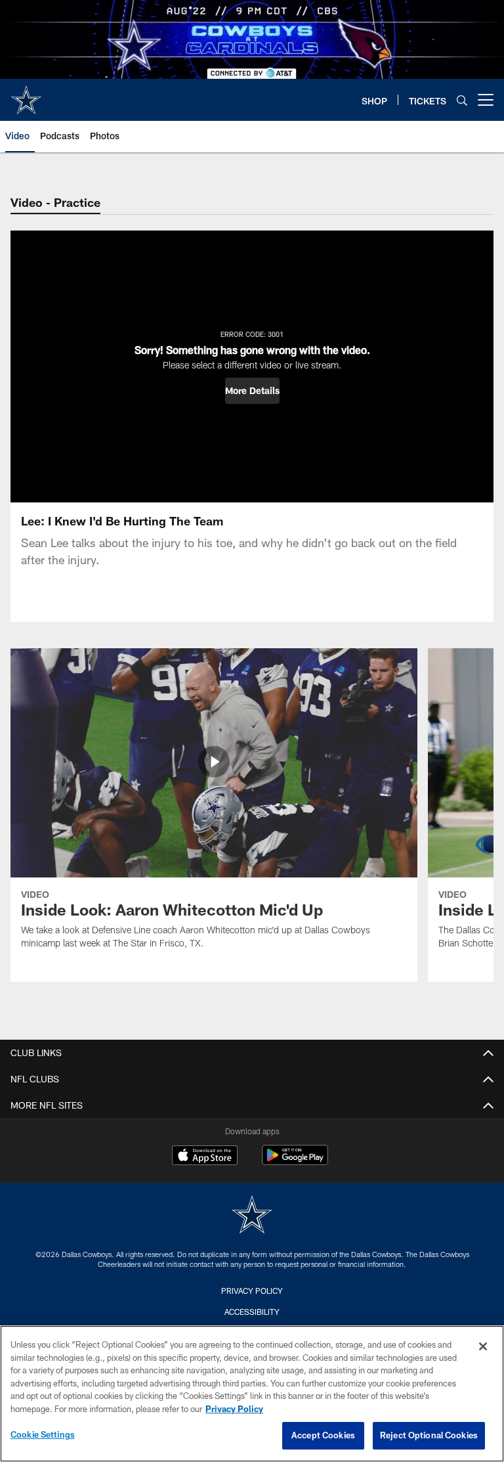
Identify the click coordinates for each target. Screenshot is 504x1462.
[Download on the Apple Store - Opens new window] (204, 1156)
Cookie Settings (42, 1434)
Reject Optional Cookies (429, 1435)
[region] (252, 1393)
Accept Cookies (323, 1435)
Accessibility (252, 1311)
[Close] (483, 1346)
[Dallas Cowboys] (252, 1216)
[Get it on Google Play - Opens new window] (295, 1161)
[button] (252, 391)
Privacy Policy (252, 1290)
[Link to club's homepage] (26, 94)
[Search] (462, 100)
